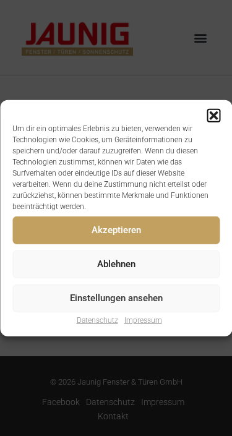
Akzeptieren (116, 230)
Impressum (143, 319)
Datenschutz (97, 319)
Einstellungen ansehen (116, 298)
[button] (213, 115)
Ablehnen (116, 264)
